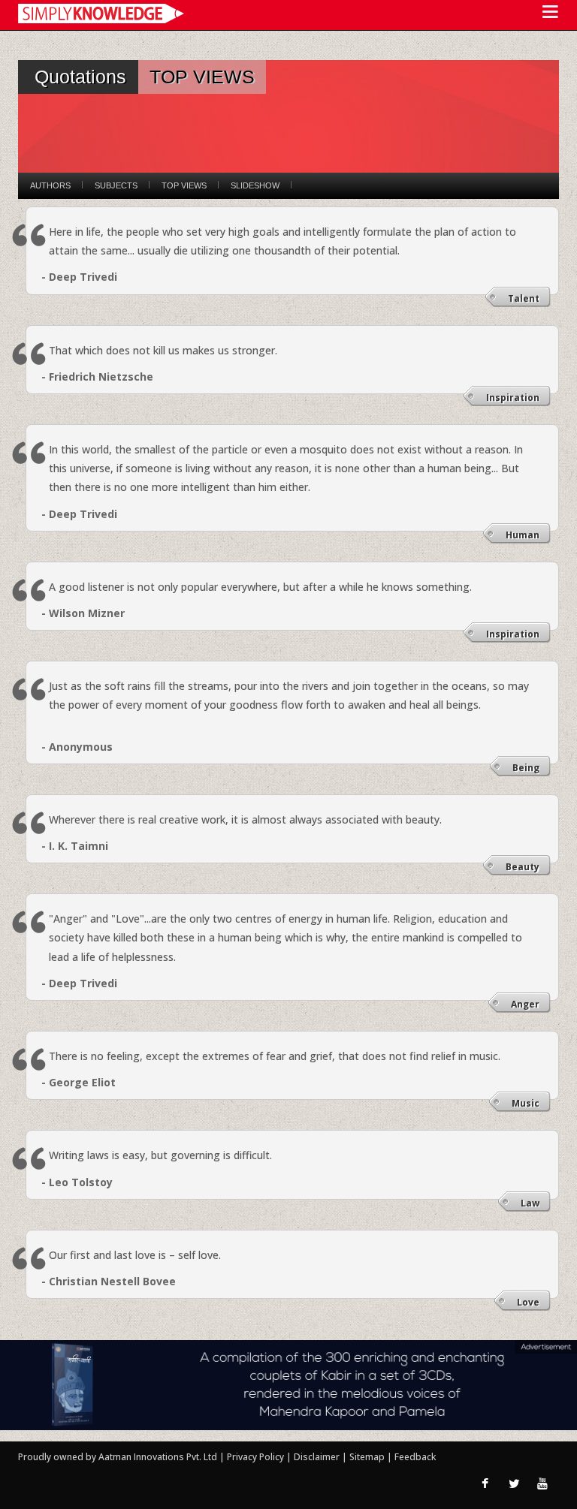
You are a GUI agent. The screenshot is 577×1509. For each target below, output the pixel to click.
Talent (523, 298)
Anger (525, 1004)
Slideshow (255, 185)
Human (522, 535)
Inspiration (512, 397)
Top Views (184, 185)
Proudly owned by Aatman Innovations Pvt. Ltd (117, 1456)
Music (525, 1103)
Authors (50, 185)
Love (528, 1302)
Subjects (116, 185)
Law (530, 1203)
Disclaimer (317, 1456)
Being (525, 767)
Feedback (415, 1456)
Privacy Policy (256, 1456)
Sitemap (368, 1456)
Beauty (522, 866)
